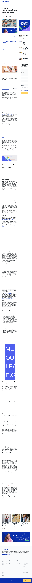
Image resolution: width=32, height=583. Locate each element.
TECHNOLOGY (4, 6)
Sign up (8, 1)
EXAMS (24, 44)
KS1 (9, 559)
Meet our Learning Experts (10, 362)
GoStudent (5, 500)
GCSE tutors (17, 560)
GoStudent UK (25, 49)
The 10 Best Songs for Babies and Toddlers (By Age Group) (26, 53)
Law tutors (7, 561)
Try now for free (6, 554)
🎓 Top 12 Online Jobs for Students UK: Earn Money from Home (26, 48)
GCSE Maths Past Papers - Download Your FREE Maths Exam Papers (26, 42)
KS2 (9, 560)
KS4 (9, 563)
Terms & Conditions (26, 90)
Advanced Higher (11, 564)
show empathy (4, 201)
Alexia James (25, 43)
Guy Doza (24, 38)
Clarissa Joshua (25, 54)
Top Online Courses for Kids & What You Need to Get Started (16, 523)
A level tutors (18, 559)
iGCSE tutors (17, 564)
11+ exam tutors (18, 563)
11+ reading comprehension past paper (25, 569)
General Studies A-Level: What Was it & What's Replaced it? (25, 59)
